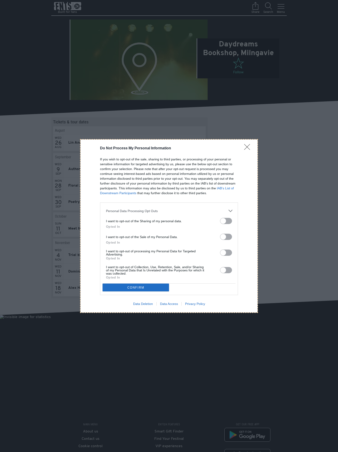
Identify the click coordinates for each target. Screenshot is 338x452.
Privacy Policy (195, 304)
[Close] (248, 148)
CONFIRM (135, 287)
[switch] (226, 221)
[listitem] (169, 210)
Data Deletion (143, 304)
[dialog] (169, 226)
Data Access (169, 304)
